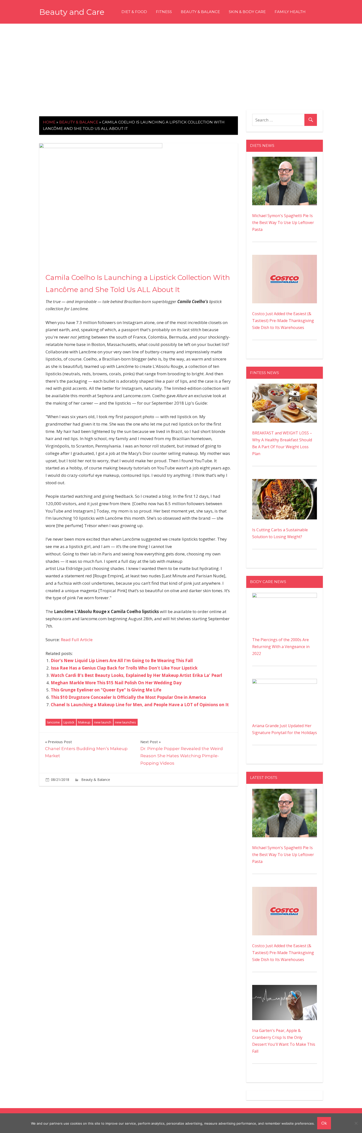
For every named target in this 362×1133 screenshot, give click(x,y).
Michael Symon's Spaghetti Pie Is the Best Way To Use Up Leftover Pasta (283, 222)
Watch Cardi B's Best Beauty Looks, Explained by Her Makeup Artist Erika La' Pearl (136, 675)
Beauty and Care (71, 12)
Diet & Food (134, 11)
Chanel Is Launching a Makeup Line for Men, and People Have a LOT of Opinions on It (140, 704)
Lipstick (69, 722)
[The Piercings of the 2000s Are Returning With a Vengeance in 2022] (284, 596)
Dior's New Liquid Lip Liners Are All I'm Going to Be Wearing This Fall (122, 660)
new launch (102, 722)
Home (49, 122)
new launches (125, 722)
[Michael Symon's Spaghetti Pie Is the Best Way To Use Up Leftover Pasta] (284, 160)
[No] (355, 1123)
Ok (324, 1123)
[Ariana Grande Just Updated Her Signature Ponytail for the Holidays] (284, 682)
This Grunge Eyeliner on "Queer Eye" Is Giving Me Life (106, 690)
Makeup (84, 722)
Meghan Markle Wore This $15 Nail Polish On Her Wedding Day (116, 683)
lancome (53, 722)
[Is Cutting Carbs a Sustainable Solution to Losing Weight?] (284, 482)
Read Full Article (77, 639)
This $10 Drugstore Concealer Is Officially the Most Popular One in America (128, 697)
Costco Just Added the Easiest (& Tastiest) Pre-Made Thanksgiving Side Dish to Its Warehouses (283, 320)
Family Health (290, 11)
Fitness (164, 11)
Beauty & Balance (200, 11)
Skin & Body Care (247, 11)
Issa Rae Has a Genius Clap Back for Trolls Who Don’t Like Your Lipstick (124, 668)
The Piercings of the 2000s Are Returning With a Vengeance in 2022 (281, 646)
